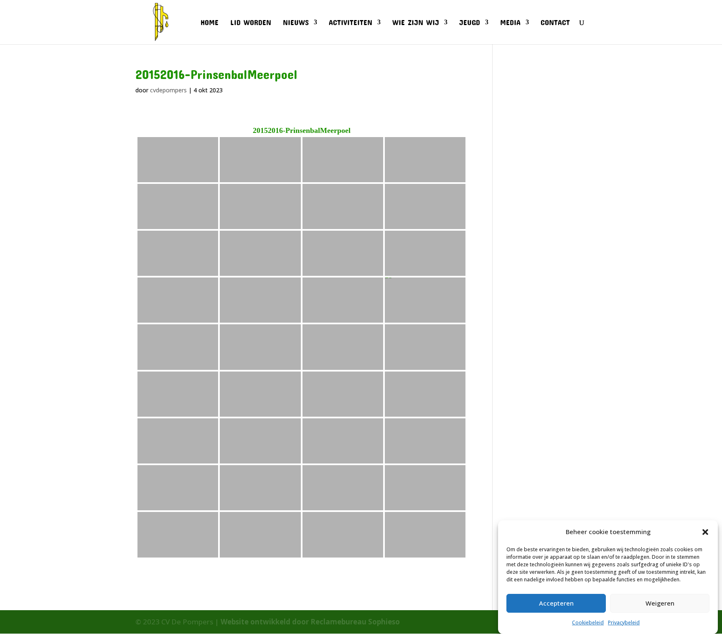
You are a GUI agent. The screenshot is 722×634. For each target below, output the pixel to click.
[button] (705, 532)
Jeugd (469, 23)
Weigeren (660, 603)
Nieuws (296, 23)
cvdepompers (168, 90)
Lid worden (250, 23)
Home (210, 23)
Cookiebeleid (588, 622)
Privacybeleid (624, 622)
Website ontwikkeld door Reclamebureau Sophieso (310, 621)
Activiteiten (350, 23)
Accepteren (556, 603)
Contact (555, 23)
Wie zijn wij (415, 23)
